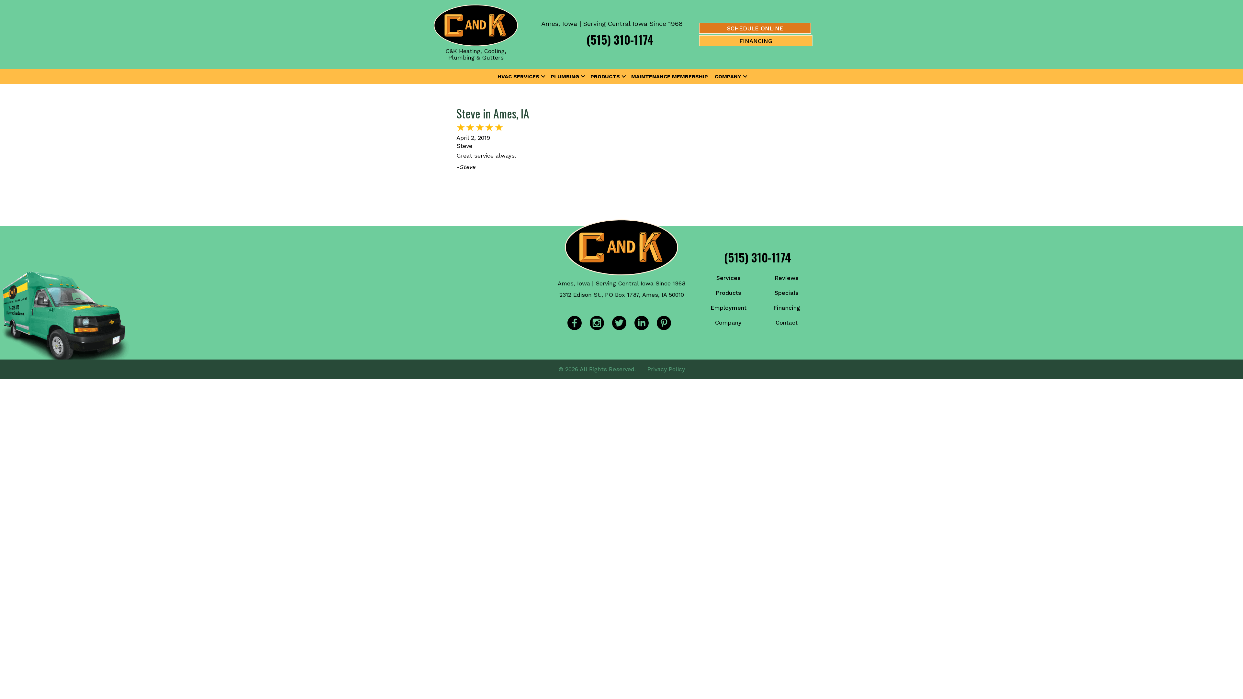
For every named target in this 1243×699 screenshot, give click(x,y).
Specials (787, 292)
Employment (728, 307)
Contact (787, 322)
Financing (786, 307)
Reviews (787, 277)
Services (728, 277)
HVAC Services (518, 76)
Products (605, 76)
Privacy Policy (666, 369)
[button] (543, 77)
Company (728, 76)
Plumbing (565, 76)
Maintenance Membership (669, 76)
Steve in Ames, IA (492, 113)
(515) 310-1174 (620, 39)
